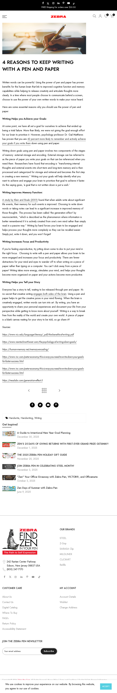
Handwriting (27, 418)
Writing (38, 418)
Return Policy (9, 623)
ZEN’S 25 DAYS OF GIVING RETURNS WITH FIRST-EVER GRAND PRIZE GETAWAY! (62, 444)
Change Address (68, 607)
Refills (63, 565)
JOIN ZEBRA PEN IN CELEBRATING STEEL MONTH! (45, 466)
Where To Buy (9, 613)
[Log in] (100, 16)
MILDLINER (66, 554)
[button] (94, 16)
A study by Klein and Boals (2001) (20, 200)
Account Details (68, 597)
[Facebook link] (32, 405)
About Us (7, 597)
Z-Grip (63, 543)
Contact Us (7, 602)
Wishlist (63, 602)
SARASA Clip (67, 549)
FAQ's (5, 618)
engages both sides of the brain (49, 294)
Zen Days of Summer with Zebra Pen (37, 488)
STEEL (63, 538)
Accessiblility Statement (14, 629)
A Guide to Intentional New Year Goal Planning (43, 433)
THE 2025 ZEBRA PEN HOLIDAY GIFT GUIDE (42, 455)
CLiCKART (65, 559)
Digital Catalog (9, 607)
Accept (106, 686)
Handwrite (14, 418)
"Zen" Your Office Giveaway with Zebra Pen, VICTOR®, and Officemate (57, 477)
